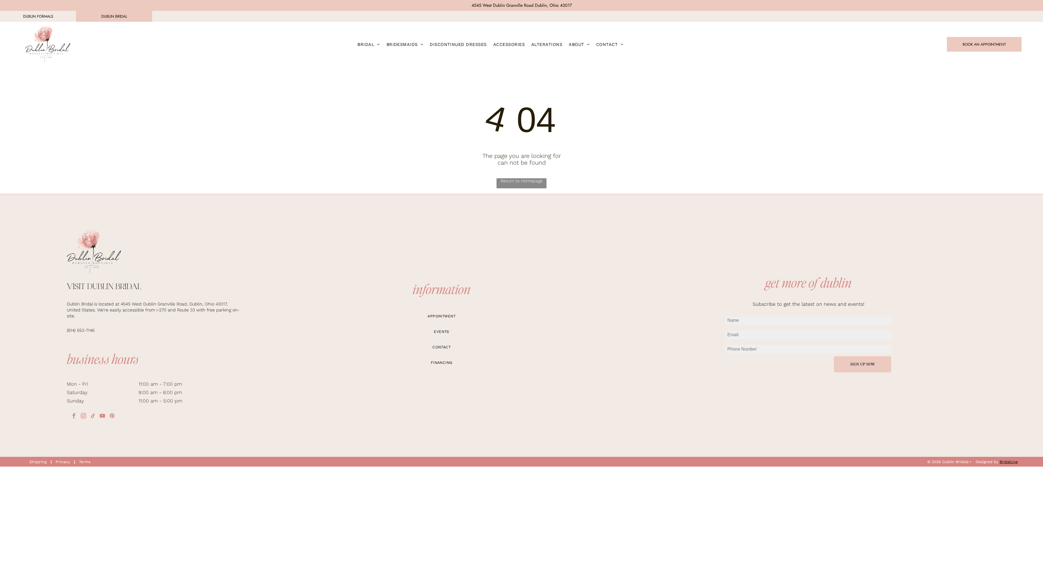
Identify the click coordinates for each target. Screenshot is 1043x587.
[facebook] (74, 416)
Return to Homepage (522, 180)
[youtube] (102, 416)
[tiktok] (93, 416)
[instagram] (83, 416)
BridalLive (1009, 462)
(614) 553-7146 (81, 330)
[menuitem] (368, 44)
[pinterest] (112, 416)
